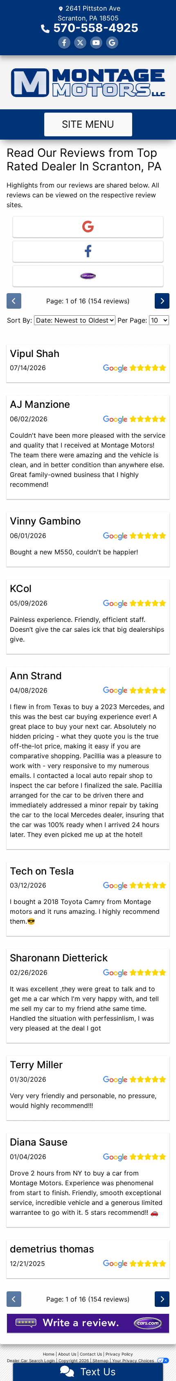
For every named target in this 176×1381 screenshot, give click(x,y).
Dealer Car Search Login (31, 1360)
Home (48, 1354)
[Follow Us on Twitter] (80, 42)
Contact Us (91, 1354)
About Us (67, 1354)
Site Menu (88, 124)
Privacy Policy (119, 1354)
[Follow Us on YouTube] (96, 42)
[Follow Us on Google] (112, 42)
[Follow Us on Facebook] (64, 42)
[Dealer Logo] (88, 82)
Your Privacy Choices (133, 1360)
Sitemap (100, 1360)
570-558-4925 (95, 28)
